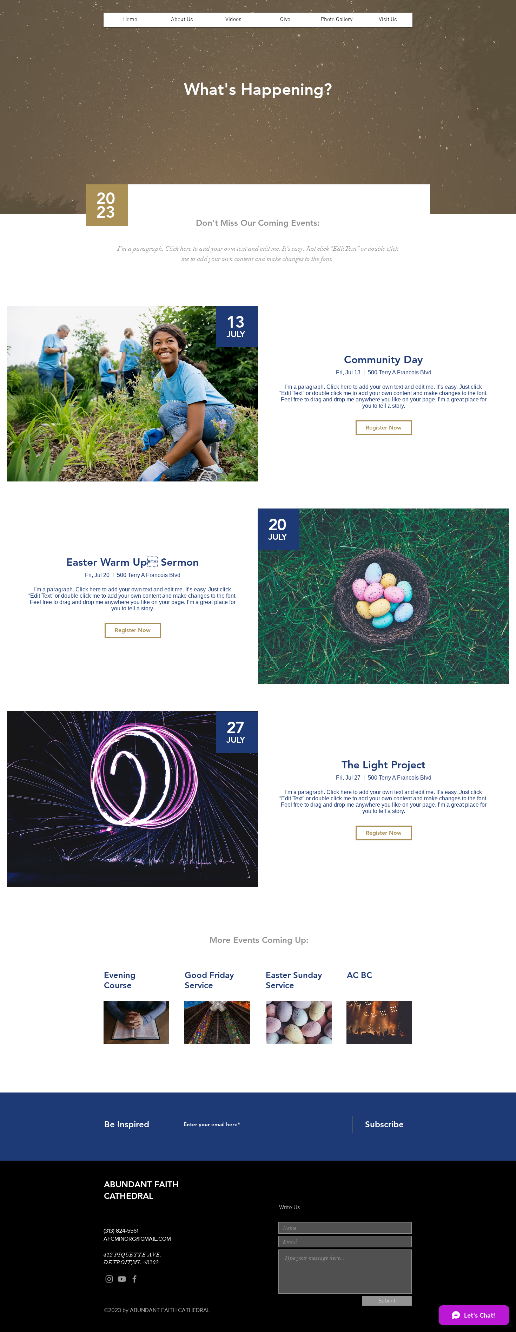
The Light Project (383, 765)
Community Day (383, 359)
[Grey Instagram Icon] (109, 1279)
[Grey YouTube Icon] (122, 1279)
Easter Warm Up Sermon (132, 562)
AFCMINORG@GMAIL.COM (137, 1239)
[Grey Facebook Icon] (134, 1279)
